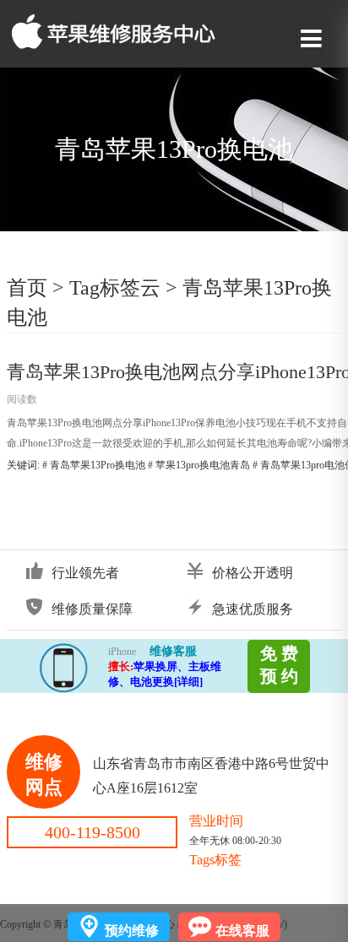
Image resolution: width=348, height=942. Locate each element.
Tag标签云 (114, 288)
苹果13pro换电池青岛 (202, 465)
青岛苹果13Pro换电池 (97, 465)
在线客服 (242, 930)
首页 (27, 288)
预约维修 (132, 930)
